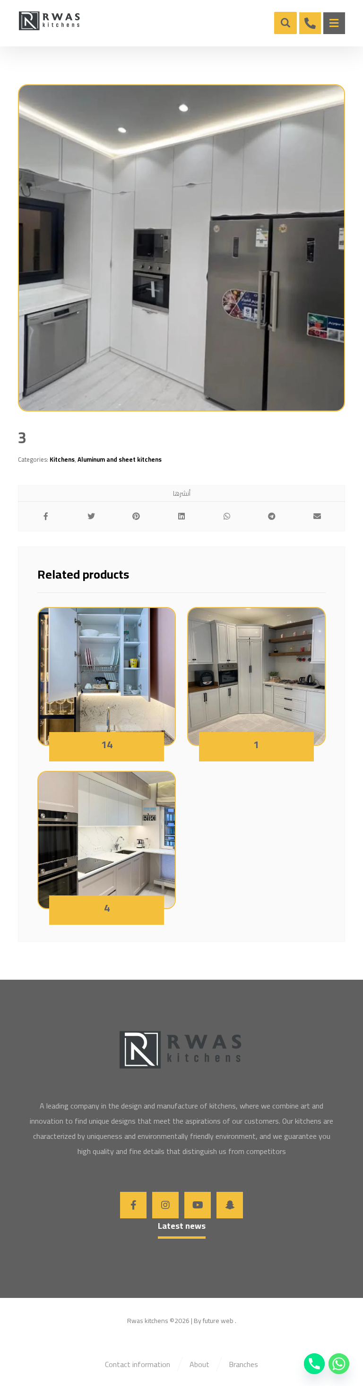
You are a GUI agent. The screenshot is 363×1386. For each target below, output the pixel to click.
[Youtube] (197, 1205)
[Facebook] (133, 1205)
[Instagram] (165, 1205)
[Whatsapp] (338, 1363)
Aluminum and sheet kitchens (120, 459)
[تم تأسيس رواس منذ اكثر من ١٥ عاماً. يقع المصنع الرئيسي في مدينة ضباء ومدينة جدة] (50, 21)
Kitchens (62, 459)
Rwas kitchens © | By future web (180, 1320)
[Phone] (314, 1363)
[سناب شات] (229, 1205)
